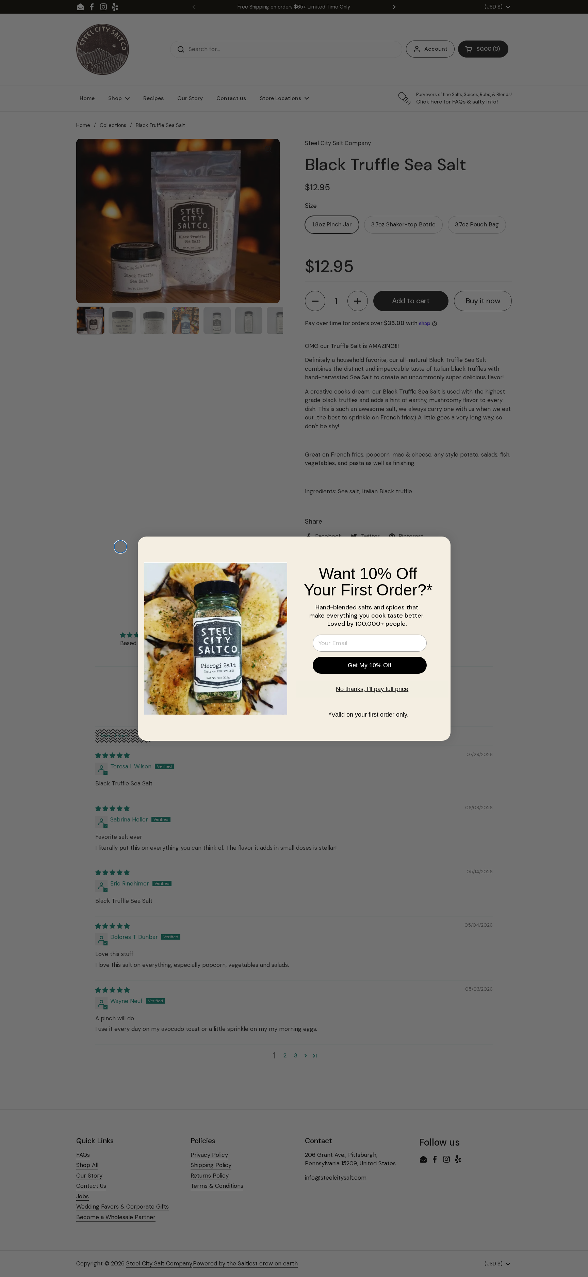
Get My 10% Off (369, 665)
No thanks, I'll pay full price (372, 689)
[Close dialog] (120, 547)
